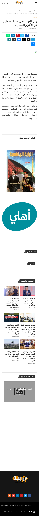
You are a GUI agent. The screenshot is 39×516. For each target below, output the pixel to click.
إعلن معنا (7, 511)
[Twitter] (7, 3)
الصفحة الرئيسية (32, 11)
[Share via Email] (33, 44)
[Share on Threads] (24, 39)
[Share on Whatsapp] (8, 35)
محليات (20, 11)
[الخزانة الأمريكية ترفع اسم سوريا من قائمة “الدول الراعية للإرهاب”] (11, 344)
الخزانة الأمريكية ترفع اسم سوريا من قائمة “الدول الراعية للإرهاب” (12, 355)
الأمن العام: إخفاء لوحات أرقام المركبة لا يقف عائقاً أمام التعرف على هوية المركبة (12, 329)
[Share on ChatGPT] (14, 39)
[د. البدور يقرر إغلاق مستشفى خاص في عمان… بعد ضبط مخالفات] (27, 291)
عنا (21, 511)
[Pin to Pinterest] (18, 35)
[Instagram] (4, 3)
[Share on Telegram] (33, 39)
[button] (6, 391)
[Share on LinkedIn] (13, 35)
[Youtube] (2, 3)
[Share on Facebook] (27, 35)
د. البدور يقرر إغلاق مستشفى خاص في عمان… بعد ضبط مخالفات (28, 302)
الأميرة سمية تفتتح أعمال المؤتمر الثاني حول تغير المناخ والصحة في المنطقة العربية (28, 356)
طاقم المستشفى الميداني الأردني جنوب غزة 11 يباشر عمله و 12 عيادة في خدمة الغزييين (12, 303)
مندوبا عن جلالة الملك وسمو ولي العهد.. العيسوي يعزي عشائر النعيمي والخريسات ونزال (28, 329)
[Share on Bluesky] (19, 39)
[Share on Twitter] (22, 35)
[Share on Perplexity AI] (9, 39)
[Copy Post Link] (28, 39)
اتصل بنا (15, 511)
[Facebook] (10, 3)
